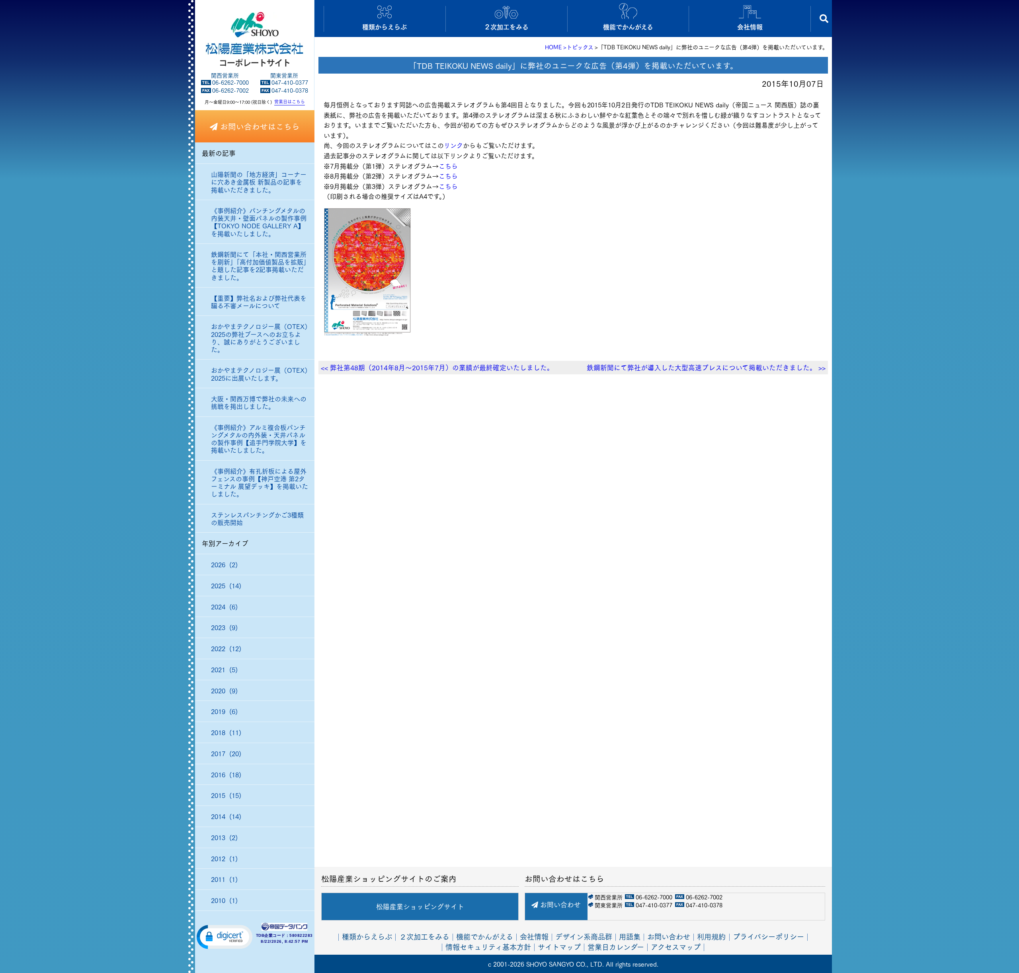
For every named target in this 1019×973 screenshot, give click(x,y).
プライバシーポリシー (768, 936)
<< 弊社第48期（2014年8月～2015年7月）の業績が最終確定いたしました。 (437, 367)
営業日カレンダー (616, 946)
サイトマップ (559, 946)
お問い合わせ (559, 904)
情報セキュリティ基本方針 (488, 946)
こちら (448, 166)
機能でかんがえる (484, 936)
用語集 (629, 936)
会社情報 (534, 936)
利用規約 (711, 936)
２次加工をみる (424, 936)
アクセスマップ (676, 946)
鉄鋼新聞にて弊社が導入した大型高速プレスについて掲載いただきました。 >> (706, 367)
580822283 (301, 936)
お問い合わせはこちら (259, 126)
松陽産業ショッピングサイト (420, 906)
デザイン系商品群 (583, 936)
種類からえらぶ (367, 936)
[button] (224, 936)
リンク (453, 145)
